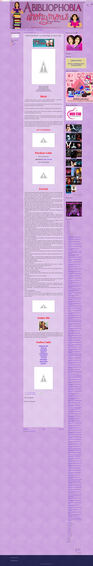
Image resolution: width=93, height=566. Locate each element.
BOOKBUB (43, 350)
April (68, 531)
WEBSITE (43, 352)
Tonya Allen (14, 43)
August (69, 525)
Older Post (61, 429)
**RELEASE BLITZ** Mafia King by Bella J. (74, 518)
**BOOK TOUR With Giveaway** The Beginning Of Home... (73, 398)
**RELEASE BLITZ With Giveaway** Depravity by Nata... (73, 291)
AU (51, 159)
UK (45, 159)
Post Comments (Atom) (31, 431)
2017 (68, 537)
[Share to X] (39, 392)
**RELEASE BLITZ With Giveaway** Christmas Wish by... (73, 295)
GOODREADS (43, 354)
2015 (68, 540)
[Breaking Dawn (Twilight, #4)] (73, 149)
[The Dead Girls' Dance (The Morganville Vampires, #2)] (68, 193)
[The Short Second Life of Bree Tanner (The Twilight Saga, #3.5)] (73, 158)
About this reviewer (21, 30)
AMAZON (43, 348)
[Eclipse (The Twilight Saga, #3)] (79, 140)
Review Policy (39, 30)
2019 (68, 231)
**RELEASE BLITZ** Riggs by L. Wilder (74, 481)
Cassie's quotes (77, 547)
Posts (13, 34)
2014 (68, 542)
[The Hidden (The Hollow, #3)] (68, 175)
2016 (68, 539)
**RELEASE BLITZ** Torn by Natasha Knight (75, 479)
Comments (14, 36)
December (69, 234)
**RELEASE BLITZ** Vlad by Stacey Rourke (75, 285)
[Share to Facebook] (40, 392)
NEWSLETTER (43, 346)
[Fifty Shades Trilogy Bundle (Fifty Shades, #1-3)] (79, 132)
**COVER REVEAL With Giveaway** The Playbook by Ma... (74, 331)
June (69, 528)
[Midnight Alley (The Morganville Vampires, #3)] (68, 184)
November (69, 235)
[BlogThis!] (38, 392)
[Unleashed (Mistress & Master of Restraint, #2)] (73, 191)
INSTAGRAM (43, 361)
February (69, 534)
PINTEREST (43, 360)
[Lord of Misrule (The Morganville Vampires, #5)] (79, 184)
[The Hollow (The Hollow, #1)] (73, 166)
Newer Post (25, 429)
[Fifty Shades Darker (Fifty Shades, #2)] (68, 140)
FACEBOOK (43, 356)
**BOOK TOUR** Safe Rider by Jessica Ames (75, 514)
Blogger (51, 563)
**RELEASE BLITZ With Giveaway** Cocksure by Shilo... (73, 394)
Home (13, 30)
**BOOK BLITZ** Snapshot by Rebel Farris (74, 448)
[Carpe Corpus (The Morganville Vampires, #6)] (73, 184)
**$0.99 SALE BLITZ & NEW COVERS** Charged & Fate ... (74, 333)
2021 (68, 228)
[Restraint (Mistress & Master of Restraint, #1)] (68, 131)
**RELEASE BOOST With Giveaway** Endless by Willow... (74, 421)
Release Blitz (29, 394)
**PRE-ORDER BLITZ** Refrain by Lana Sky (75, 354)
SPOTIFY (43, 363)
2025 (68, 222)
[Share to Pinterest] (42, 392)
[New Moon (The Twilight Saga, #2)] (79, 149)
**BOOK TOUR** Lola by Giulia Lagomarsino (75, 375)
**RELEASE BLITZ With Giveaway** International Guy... (73, 505)
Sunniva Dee (34, 394)
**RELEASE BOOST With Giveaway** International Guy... (74, 419)
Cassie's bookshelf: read (71, 123)
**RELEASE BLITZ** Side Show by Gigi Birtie (75, 494)
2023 (68, 225)
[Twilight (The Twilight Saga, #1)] (68, 149)
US (42, 159)
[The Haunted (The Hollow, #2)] (79, 166)
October (69, 522)
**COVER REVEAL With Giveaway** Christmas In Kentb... (73, 255)
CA (48, 159)
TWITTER (43, 358)
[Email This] (37, 392)
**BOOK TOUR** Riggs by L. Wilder (73, 374)
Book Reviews (31, 30)
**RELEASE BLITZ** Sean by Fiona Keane (74, 297)
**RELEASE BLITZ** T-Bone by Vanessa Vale (75, 454)
